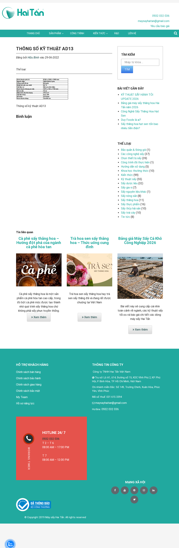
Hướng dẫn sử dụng (133, 166)
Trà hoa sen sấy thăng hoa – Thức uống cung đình (89, 242)
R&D (116, 33)
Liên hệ (132, 33)
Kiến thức (99, 33)
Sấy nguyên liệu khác (133, 191)
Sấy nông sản (129, 196)
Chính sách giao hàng (28, 384)
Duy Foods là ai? (131, 119)
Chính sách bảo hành (28, 378)
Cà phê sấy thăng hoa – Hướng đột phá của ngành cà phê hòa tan (38, 242)
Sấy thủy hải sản (131, 208)
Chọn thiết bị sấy (131, 158)
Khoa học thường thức (135, 170)
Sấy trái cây (128, 212)
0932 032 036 (160, 15)
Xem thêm (39, 317)
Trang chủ (33, 33)
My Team (22, 397)
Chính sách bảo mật (28, 391)
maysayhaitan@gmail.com (153, 21)
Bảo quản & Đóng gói (133, 149)
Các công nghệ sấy (132, 154)
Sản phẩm (55, 33)
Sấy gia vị (126, 187)
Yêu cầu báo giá (160, 26)
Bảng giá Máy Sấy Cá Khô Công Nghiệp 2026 (140, 240)
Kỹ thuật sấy (128, 179)
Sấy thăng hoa (129, 200)
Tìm (127, 69)
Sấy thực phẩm (130, 204)
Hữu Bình (33, 57)
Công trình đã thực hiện (135, 162)
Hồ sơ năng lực (25, 403)
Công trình (77, 33)
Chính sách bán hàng (28, 372)
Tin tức (125, 217)
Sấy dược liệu (129, 183)
